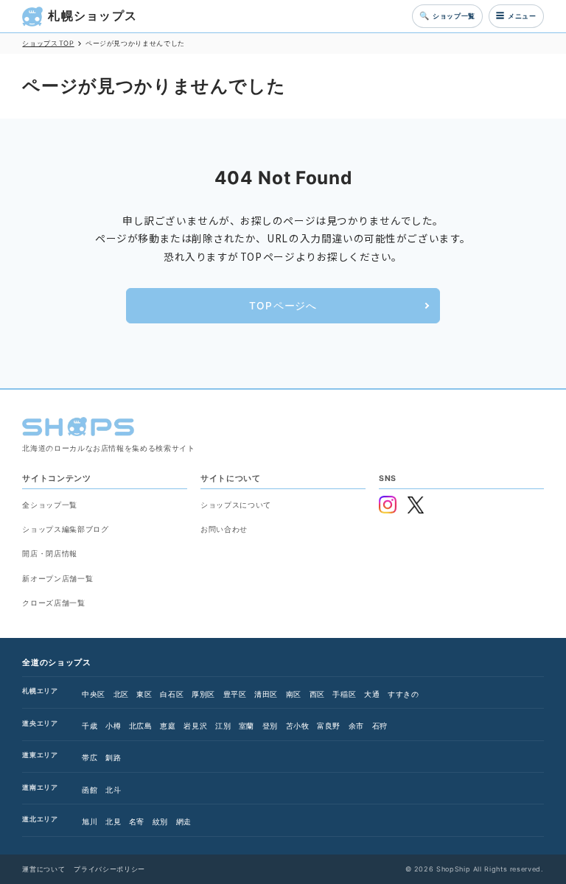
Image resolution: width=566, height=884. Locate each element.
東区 (144, 694)
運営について (43, 869)
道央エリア (39, 723)
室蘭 (246, 725)
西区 (317, 694)
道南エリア (39, 787)
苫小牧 (298, 725)
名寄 (136, 821)
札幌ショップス (92, 16)
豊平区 (235, 694)
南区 (293, 694)
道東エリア (39, 755)
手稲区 (344, 694)
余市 (356, 725)
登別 (270, 725)
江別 (223, 725)
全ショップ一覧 (49, 504)
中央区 (93, 694)
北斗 (113, 789)
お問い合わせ (224, 529)
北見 (113, 821)
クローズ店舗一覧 (53, 602)
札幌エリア (39, 691)
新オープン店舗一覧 (57, 578)
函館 (89, 789)
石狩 (380, 725)
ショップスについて (235, 504)
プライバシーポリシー (109, 869)
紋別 (160, 821)
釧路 (113, 757)
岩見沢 (195, 725)
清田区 (266, 694)
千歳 (89, 725)
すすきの (403, 694)
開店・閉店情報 (49, 553)
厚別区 (203, 694)
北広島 (141, 725)
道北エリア (39, 819)
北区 (121, 694)
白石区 (172, 694)
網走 (184, 821)
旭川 (89, 821)
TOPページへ (282, 306)
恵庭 (167, 725)
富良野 (328, 725)
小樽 (113, 725)
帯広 (89, 757)
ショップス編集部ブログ (65, 529)
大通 (372, 694)
